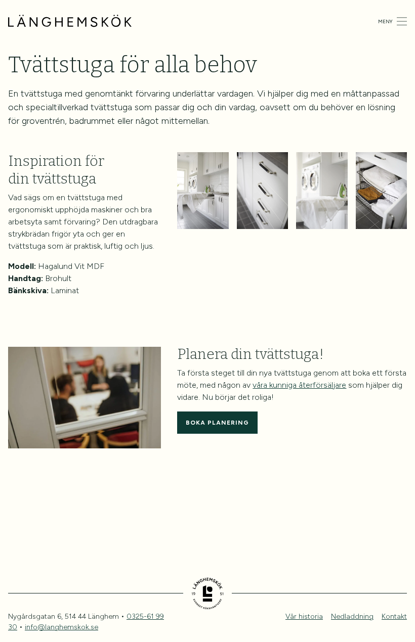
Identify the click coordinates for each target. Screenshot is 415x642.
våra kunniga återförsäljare (299, 385)
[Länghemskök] (70, 21)
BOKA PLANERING (217, 422)
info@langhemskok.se (61, 627)
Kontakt (394, 616)
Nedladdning (352, 616)
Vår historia (304, 616)
